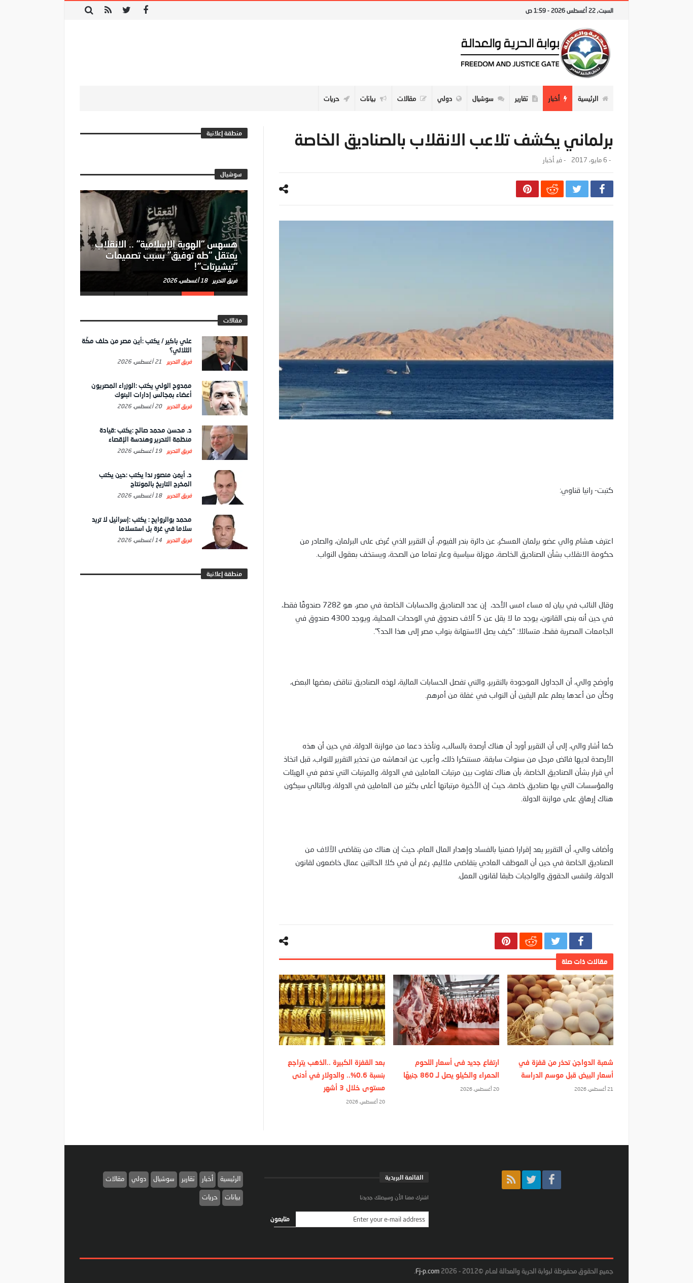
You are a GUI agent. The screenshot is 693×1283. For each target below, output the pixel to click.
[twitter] (577, 189)
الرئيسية (230, 1178)
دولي (138, 1178)
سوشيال (164, 1178)
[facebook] (602, 189)
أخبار (548, 160)
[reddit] (552, 189)
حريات (210, 1197)
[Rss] (107, 10)
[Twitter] (126, 10)
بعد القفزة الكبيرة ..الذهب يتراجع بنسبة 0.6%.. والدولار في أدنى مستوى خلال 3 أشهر (336, 1075)
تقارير (188, 1178)
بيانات (232, 1197)
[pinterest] (527, 189)
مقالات (115, 1178)
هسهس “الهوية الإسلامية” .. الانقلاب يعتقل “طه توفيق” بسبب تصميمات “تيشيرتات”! (166, 255)
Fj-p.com (427, 1271)
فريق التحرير (224, 280)
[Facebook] (145, 10)
